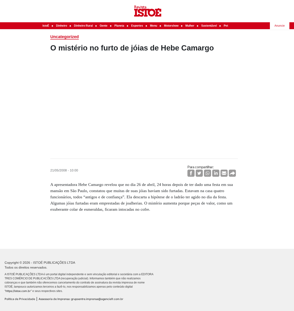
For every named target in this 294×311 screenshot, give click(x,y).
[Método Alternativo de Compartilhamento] (232, 173)
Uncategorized (64, 36)
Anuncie (279, 25)
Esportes (137, 25)
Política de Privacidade (20, 299)
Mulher (189, 25)
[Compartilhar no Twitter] (199, 173)
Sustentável (209, 25)
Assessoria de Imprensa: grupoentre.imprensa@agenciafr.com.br (81, 299)
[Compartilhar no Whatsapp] (207, 173)
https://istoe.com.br (18, 291)
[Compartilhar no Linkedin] (215, 173)
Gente (103, 25)
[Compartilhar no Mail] (224, 173)
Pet (226, 25)
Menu (153, 25)
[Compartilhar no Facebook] (191, 173)
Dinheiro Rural (83, 25)
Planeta (119, 25)
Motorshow (171, 25)
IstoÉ (45, 25)
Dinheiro (61, 25)
